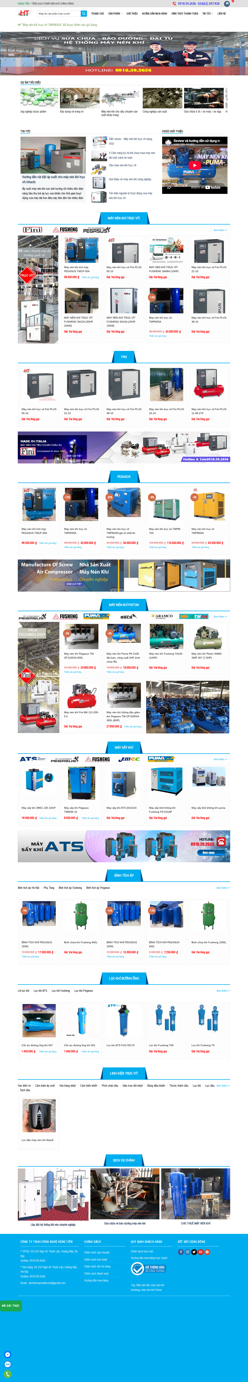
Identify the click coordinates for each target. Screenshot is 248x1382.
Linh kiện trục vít (124, 1073)
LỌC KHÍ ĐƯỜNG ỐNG (124, 978)
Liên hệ (222, 13)
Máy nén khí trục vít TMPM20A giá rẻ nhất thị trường (121, 533)
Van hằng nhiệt (67, 1085)
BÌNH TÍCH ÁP (124, 875)
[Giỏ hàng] (227, 4)
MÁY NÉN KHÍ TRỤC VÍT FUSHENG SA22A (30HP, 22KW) (78, 321)
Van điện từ (24, 1085)
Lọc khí (197, 1085)
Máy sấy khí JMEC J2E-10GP (39, 807)
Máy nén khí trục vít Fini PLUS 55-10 (124, 269)
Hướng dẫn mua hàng (154, 13)
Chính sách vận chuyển (97, 1252)
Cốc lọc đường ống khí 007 (37, 1045)
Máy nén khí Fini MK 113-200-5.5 (81, 714)
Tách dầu (25, 1090)
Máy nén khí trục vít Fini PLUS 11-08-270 (209, 411)
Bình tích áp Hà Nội (28, 888)
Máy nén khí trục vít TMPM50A (203, 531)
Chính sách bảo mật (142, 1251)
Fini (124, 357)
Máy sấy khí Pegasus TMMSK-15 (76, 809)
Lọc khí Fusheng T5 (203, 1045)
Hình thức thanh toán (185, 13)
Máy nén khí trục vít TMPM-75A (165, 531)
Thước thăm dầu (178, 1085)
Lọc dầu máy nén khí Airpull (37, 1140)
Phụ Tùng (49, 888)
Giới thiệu (132, 13)
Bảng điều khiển (156, 1085)
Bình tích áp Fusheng (70, 888)
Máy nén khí (143, 1285)
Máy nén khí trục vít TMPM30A (160, 319)
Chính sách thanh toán (96, 1273)
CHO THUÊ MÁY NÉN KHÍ (195, 1223)
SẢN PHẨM (114, 13)
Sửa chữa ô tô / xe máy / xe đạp (169, 111)
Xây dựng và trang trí (38, 111)
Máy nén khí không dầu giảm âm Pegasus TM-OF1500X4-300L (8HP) (123, 716)
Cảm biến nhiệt (88, 1085)
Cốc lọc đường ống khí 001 (79, 1045)
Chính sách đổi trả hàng (97, 1266)
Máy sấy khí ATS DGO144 (122, 807)
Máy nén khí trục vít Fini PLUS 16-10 (166, 411)
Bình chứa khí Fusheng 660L (80, 942)
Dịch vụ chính (124, 1160)
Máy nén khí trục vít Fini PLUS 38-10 (209, 319)
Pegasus (124, 477)
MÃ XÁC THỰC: (11, 1305)
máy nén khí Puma (151, 1290)
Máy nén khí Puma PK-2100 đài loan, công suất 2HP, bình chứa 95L (123, 657)
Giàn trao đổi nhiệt (133, 1085)
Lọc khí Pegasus (83, 990)
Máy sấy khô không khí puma (208, 807)
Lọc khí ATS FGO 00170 (121, 1045)
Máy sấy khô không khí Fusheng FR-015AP (162, 809)
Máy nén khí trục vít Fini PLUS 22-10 (209, 269)
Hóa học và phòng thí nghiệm (208, 111)
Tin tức (206, 13)
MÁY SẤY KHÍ (124, 747)
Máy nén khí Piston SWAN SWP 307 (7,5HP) (206, 655)
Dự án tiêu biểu (31, 82)
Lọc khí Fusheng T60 (161, 1045)
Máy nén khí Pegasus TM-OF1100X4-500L (79, 655)
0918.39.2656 (8, 1364)
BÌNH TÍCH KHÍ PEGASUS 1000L (122, 944)
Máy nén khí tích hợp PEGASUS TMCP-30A (77, 269)
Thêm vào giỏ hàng (90, 277)
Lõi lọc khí (23, 990)
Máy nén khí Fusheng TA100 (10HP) (165, 655)
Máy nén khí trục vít (124, 218)
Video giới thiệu (172, 131)
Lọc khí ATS (40, 990)
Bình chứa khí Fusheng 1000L (209, 942)
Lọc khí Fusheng (61, 990)
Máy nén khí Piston (124, 605)
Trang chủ (97, 13)
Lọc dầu (209, 1085)
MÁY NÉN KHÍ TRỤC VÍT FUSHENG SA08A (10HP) (164, 269)
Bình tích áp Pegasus (98, 888)
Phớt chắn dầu (110, 1085)
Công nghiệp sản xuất (121, 111)
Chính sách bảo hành (95, 1259)
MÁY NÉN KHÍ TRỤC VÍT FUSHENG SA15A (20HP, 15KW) (121, 321)
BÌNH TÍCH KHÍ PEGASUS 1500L (37, 944)
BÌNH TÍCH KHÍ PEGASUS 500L (164, 944)
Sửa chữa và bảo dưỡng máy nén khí (124, 1223)
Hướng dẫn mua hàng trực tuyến (149, 1258)
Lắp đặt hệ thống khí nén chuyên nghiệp (53, 1224)
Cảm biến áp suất (45, 1085)
